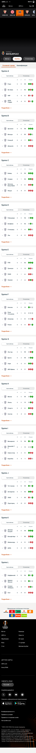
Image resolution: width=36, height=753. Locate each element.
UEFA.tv (3, 635)
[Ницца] (5, 190)
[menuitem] (12, 6)
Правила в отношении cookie (10, 717)
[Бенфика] (5, 223)
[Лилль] (5, 402)
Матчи (3, 631)
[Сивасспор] (5, 452)
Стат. (3, 646)
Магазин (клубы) (23, 646)
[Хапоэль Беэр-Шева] (5, 184)
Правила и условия (7, 714)
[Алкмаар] (5, 319)
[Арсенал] (5, 128)
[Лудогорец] (5, 503)
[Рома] (5, 84)
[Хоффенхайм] (5, 575)
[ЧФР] (5, 95)
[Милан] (5, 396)
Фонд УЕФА (4, 667)
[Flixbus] (24, 615)
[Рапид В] (5, 140)
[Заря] (5, 363)
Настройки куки (6, 720)
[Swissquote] (24, 611)
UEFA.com (4, 664)
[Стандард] (5, 229)
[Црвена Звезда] (5, 581)
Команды (21, 631)
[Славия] (5, 179)
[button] (31, 6)
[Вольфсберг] (5, 536)
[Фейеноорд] (5, 542)
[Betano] (18, 615)
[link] (11, 6)
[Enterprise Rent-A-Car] (18, 611)
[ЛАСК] (5, 497)
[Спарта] (5, 408)
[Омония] (5, 280)
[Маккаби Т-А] (5, 447)
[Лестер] (5, 352)
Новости (21, 635)
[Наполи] (5, 307)
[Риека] (5, 324)
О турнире (22, 642)
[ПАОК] (5, 274)
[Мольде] (5, 134)
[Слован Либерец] (5, 587)
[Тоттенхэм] (5, 486)
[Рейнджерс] (5, 218)
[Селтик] (5, 414)
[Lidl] (12, 615)
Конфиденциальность (8, 711)
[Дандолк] (5, 146)
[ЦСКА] (5, 548)
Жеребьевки (5, 639)
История (21, 639)
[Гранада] (5, 268)
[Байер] (5, 173)
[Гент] (5, 592)
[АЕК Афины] (5, 369)
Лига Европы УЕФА (3, 6)
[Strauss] (12, 611)
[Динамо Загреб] (5, 530)
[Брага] (5, 357)
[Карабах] (5, 458)
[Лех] (5, 235)
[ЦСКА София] (5, 101)
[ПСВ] (5, 262)
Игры (2, 642)
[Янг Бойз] (5, 89)
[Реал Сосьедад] (5, 313)
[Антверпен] (5, 491)
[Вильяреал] (5, 441)
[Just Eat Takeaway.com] (30, 611)
